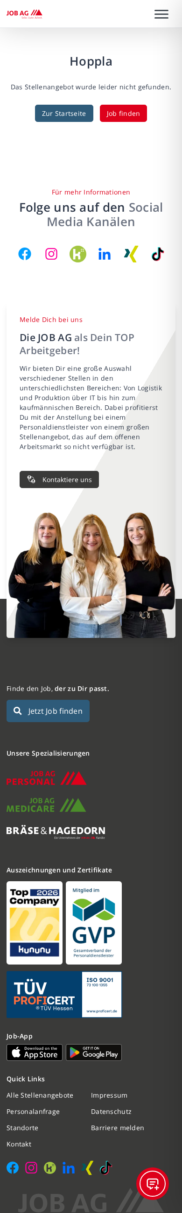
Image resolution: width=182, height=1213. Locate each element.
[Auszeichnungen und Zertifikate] (91, 923)
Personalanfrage (33, 1111)
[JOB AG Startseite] (24, 14)
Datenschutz (111, 1111)
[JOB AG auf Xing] (131, 254)
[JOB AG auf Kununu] (78, 254)
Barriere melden (117, 1127)
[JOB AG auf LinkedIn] (104, 254)
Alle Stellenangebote (40, 1095)
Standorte (23, 1127)
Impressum (109, 1095)
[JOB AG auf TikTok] (157, 254)
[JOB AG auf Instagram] (51, 254)
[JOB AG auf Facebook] (24, 254)
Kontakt (19, 1143)
